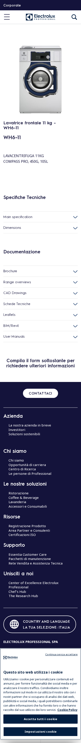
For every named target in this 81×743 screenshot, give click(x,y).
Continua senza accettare (61, 654)
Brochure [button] (10, 271)
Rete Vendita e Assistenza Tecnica (36, 563)
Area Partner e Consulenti (29, 530)
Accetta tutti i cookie (40, 719)
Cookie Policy (67, 710)
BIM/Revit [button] (11, 325)
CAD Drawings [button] (15, 292)
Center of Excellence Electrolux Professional (33, 584)
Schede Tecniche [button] (16, 303)
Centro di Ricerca (22, 469)
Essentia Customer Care (28, 554)
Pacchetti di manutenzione (30, 558)
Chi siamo (16, 460)
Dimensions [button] (12, 227)
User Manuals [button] (14, 336)
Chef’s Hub (17, 591)
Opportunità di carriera (27, 464)
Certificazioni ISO (22, 534)
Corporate (12, 5)
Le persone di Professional (30, 473)
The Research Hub (23, 596)
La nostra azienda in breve (30, 425)
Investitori (17, 429)
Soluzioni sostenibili (24, 434)
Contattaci (40, 393)
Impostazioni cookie (40, 732)
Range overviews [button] (17, 282)
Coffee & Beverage (24, 497)
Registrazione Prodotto (27, 526)
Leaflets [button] (9, 314)
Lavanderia (17, 502)
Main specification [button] (17, 216)
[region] (40, 694)
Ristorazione (19, 493)
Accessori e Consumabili (28, 506)
